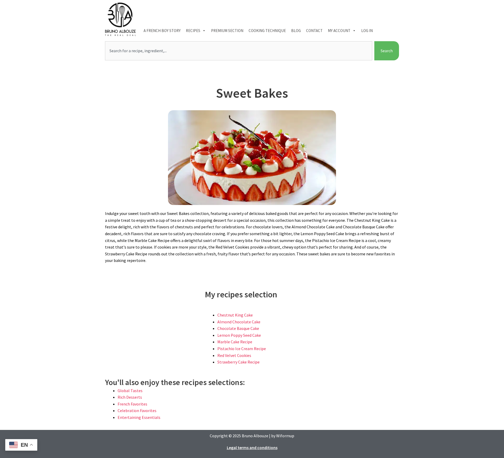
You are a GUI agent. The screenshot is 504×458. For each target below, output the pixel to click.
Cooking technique (267, 30)
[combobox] (238, 51)
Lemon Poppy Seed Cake (239, 335)
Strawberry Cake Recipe (238, 362)
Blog (296, 30)
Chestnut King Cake (235, 315)
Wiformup (285, 435)
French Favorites (132, 404)
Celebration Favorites (137, 410)
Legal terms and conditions (252, 447)
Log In (367, 30)
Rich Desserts (130, 397)
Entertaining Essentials (139, 417)
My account (339, 30)
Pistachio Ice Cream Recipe (241, 348)
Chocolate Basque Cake (238, 328)
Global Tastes (130, 390)
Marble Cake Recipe (234, 341)
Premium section (227, 30)
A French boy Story (162, 30)
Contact (314, 30)
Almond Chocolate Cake (238, 321)
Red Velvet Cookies (234, 355)
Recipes (193, 30)
